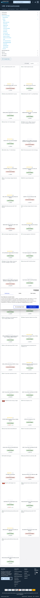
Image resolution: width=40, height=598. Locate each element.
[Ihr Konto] (35, 2)
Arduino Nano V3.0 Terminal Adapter (10, 140)
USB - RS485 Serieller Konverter (30, 85)
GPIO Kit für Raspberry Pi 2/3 (29, 419)
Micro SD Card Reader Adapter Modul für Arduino (10, 197)
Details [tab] (20, 293)
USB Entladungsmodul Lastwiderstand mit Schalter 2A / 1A (29, 364)
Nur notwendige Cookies (19, 306)
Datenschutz (30, 596)
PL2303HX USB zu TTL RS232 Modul (10, 168)
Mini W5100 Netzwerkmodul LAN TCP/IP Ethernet (29, 530)
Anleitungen (26, 571)
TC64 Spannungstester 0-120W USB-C (29, 252)
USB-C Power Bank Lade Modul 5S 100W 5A (10, 392)
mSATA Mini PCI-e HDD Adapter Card (10, 501)
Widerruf (25, 578)
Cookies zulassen (32, 306)
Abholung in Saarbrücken (16, 579)
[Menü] (33, 2)
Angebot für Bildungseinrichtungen (18, 574)
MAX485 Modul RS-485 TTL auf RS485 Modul (29, 113)
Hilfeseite (26, 576)
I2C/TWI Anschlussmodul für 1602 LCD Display (30, 169)
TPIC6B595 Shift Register (10, 474)
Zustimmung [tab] (7, 293)
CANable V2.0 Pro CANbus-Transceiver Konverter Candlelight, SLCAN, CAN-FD (29, 141)
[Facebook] (35, 572)
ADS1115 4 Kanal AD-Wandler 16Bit (29, 196)
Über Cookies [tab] (33, 293)
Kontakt (25, 573)
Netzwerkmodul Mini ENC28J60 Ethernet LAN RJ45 (10, 558)
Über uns (16, 584)
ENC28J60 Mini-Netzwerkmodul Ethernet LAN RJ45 (10, 530)
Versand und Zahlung (18, 571)
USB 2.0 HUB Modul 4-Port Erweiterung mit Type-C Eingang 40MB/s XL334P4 (10, 336)
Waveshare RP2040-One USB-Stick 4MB (29, 474)
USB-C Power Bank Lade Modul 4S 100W (29, 392)
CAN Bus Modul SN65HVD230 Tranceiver (10, 112)
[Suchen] (29, 2)
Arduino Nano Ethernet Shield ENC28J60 (10, 447)
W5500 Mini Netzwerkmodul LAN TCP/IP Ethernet (10, 225)
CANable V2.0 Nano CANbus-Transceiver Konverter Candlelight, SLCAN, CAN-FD (10, 280)
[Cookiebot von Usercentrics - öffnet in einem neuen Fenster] (34, 290)
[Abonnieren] (11, 578)
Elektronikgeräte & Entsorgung (17, 582)
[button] (37, 12)
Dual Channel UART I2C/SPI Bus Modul (30, 279)
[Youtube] (37, 572)
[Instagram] (35, 574)
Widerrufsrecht (24, 596)
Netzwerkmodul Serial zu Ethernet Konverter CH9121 (29, 502)
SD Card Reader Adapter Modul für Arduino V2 (30, 225)
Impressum (37, 596)
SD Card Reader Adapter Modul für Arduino (10, 252)
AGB (33, 596)
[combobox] (21, 2)
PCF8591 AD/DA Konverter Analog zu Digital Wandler (10, 420)
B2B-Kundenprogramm (18, 576)
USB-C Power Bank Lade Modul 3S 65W (29, 447)
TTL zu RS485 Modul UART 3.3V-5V (10, 85)
